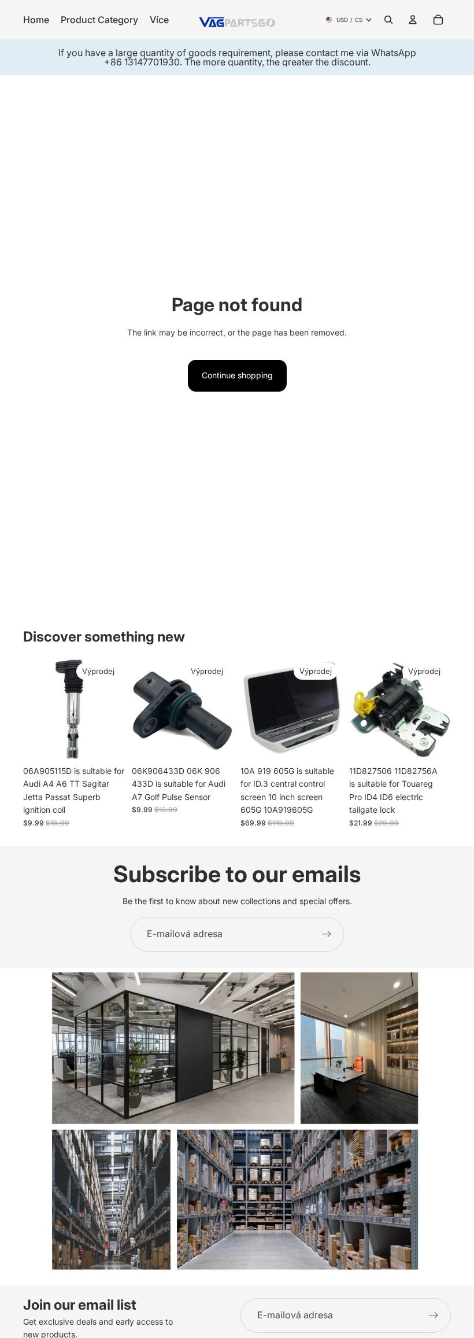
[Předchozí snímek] (36, 709)
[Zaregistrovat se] (326, 934)
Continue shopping (237, 375)
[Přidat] (107, 742)
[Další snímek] (112, 709)
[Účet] (412, 19)
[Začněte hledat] (388, 19)
